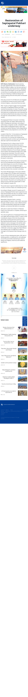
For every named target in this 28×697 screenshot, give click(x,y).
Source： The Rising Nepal (17, 34)
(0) (15, 272)
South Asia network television (9, 404)
